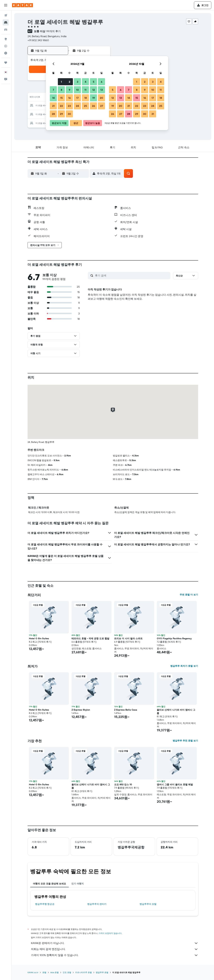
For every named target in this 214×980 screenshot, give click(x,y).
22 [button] (61, 105)
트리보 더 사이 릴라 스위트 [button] (128, 638)
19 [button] (93, 97)
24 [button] (77, 105)
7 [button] (53, 89)
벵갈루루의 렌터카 (96, 903)
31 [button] (152, 114)
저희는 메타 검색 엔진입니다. (48, 949)
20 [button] (101, 97)
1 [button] (61, 81)
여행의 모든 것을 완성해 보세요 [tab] (49, 883)
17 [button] (77, 97)
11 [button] (85, 89)
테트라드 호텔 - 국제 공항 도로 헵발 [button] (90, 638)
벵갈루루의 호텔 (148, 903)
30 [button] (69, 114)
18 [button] (85, 97)
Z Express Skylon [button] (81, 709)
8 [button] (61, 89)
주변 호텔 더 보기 (189, 594)
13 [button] (101, 89)
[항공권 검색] (5, 15)
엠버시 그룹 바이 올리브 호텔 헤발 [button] (175, 784)
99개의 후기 (53, 31)
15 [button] (61, 97)
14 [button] (53, 97)
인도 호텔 (67, 972)
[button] (5, 5)
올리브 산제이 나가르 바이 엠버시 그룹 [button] (176, 711)
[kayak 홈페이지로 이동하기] (22, 5)
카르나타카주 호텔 (83, 972)
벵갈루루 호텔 (102, 972)
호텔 (44, 972)
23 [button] (69, 105)
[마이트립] (5, 62)
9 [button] (69, 89)
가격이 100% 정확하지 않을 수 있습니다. (54, 955)
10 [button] (77, 89)
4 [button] (85, 81)
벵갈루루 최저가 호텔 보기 (184, 665)
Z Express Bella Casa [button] (125, 709)
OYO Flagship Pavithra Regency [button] (174, 638)
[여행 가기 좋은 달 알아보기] (5, 53)
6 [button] (101, 81)
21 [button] (53, 105)
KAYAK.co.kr (33, 972)
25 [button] (85, 105)
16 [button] (69, 97)
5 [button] (93, 81)
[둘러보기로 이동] (5, 39)
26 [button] (93, 105)
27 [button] (101, 105)
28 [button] (53, 114)
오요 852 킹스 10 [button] (123, 784)
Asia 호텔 (54, 972)
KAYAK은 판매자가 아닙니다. (47, 943)
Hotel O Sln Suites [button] (39, 638)
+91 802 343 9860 (38, 40)
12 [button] (93, 89)
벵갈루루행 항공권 (44, 903)
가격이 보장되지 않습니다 (110, 933)
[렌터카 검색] (5, 29)
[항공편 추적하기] (5, 46)
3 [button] (77, 81)
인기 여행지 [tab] (77, 883)
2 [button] (69, 81)
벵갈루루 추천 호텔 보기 (185, 740)
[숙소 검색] (5, 22)
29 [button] (61, 114)
